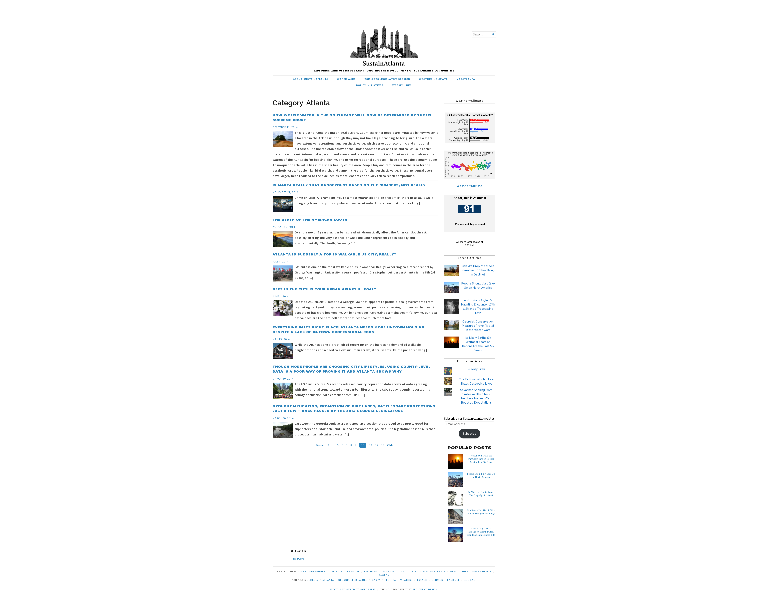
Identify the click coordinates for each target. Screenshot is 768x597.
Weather (406, 579)
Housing (469, 579)
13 (382, 445)
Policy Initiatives (369, 85)
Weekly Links (402, 85)
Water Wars (346, 79)
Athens (384, 574)
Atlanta (337, 571)
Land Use (353, 571)
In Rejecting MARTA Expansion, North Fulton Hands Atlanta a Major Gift (481, 531)
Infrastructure (392, 571)
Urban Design (482, 571)
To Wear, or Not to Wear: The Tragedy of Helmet (481, 493)
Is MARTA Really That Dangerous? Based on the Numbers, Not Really (349, 185)
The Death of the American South (310, 220)
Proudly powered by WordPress (352, 589)
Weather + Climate (433, 79)
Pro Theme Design (425, 589)
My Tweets (298, 558)
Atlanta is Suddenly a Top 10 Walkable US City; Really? (334, 254)
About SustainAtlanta (310, 79)
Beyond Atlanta (434, 571)
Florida (390, 579)
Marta (376, 579)
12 (376, 445)
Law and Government (312, 571)
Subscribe (469, 433)
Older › (392, 445)
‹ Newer (319, 445)
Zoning (413, 571)
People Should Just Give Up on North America (481, 475)
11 (370, 445)
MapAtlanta (465, 79)
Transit (422, 579)
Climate (437, 579)
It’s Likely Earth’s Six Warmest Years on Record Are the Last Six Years (481, 458)
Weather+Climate (470, 186)
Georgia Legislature (352, 579)
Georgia (312, 579)
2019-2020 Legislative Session (387, 79)
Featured (370, 571)
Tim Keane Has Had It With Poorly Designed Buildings (481, 512)
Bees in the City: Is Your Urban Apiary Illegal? (324, 289)
